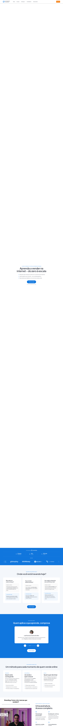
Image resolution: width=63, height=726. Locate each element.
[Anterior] (25, 645)
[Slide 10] (34, 645)
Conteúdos (29, 1)
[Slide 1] (27, 645)
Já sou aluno (35, 1)
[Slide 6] (31, 645)
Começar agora (31, 281)
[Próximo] (38, 645)
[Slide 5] (30, 645)
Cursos (17, 1)
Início (14, 1)
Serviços (23, 1)
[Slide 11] (35, 645)
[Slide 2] (28, 645)
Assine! (58, 1)
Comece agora (31, 606)
